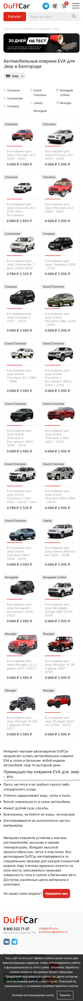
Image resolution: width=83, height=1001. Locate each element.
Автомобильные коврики (33, 28)
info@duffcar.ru (49, 928)
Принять (65, 995)
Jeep (17, 76)
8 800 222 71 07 (16, 929)
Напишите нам (56, 893)
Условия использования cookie (33, 995)
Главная (9, 28)
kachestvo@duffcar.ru (53, 932)
